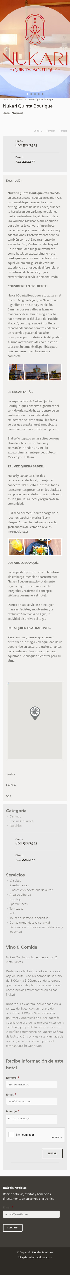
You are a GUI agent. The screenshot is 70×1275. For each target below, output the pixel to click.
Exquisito (16, 826)
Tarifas (10, 774)
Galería (11, 784)
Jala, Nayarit (13, 113)
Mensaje (12, 1111)
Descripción (14, 180)
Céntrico (16, 816)
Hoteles (19, 99)
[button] (35, 713)
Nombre (12, 1077)
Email (11, 1094)
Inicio (6, 99)
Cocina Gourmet (21, 821)
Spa (8, 795)
